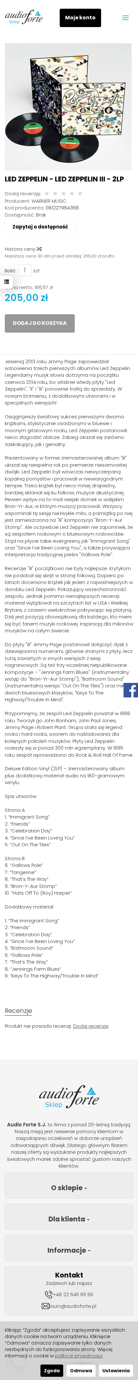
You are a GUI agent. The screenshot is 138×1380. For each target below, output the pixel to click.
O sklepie (67, 1187)
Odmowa (81, 1370)
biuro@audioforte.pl (72, 1306)
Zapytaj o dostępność (40, 226)
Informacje (67, 1250)
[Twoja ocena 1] (47, 193)
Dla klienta (67, 1219)
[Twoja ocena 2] (55, 193)
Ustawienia (116, 1370)
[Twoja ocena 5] (80, 193)
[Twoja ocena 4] (72, 193)
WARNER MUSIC (48, 201)
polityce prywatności (78, 1356)
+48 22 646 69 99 (73, 1294)
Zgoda (52, 1370)
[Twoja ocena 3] (63, 193)
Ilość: (10, 270)
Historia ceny (21, 249)
